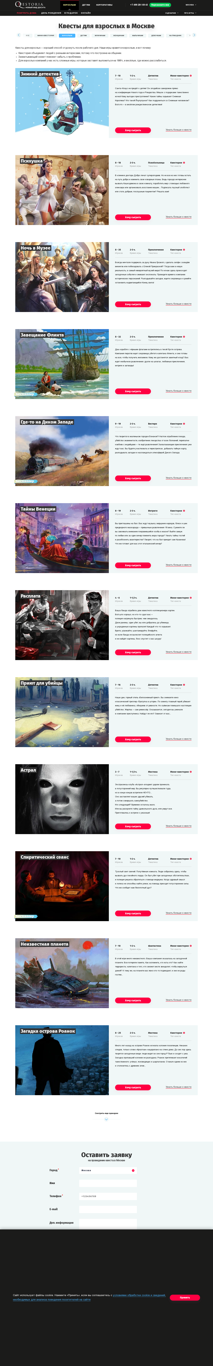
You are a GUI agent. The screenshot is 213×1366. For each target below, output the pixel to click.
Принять (185, 1297)
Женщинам (118, 36)
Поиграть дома (26, 13)
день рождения (51, 13)
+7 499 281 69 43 (139, 5)
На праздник (175, 36)
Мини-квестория (45, 36)
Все (27, 36)
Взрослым (67, 36)
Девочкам (156, 36)
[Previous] (19, 35)
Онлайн (86, 13)
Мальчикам (137, 36)
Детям (83, 36)
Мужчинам (100, 36)
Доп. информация (61, 1222)
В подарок (71, 13)
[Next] (193, 35)
